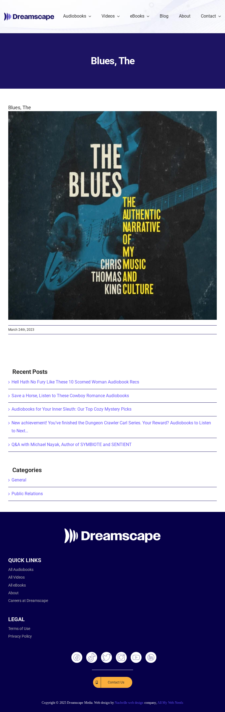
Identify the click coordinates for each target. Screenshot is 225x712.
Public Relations (27, 493)
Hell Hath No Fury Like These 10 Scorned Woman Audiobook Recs (75, 382)
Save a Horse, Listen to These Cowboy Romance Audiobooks (70, 395)
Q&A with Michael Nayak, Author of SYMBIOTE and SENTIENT (72, 444)
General (19, 480)
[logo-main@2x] (29, 14)
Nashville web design (129, 703)
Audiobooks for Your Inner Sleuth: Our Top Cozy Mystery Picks (71, 409)
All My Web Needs (170, 703)
